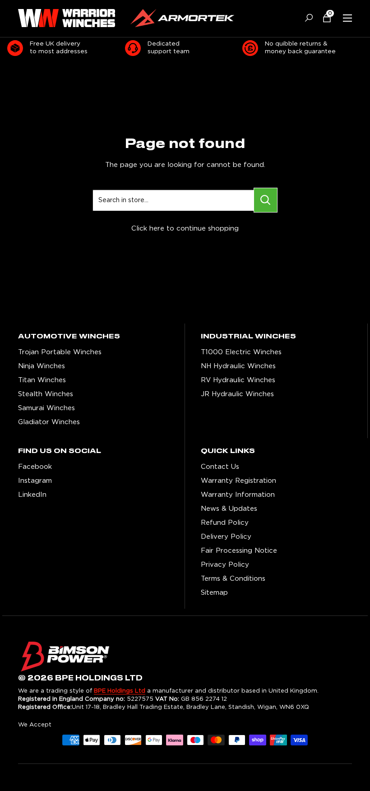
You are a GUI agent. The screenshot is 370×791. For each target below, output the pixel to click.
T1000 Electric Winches (241, 352)
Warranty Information (238, 494)
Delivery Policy (226, 536)
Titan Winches (42, 380)
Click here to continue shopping (185, 228)
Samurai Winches (46, 408)
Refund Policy (225, 522)
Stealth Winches (45, 394)
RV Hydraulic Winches (238, 380)
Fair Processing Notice (239, 550)
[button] (323, 18)
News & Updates (229, 508)
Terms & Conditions (233, 578)
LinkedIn (32, 494)
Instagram (35, 480)
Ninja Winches (41, 366)
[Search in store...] (266, 200)
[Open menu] (347, 18)
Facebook (35, 466)
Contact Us (220, 466)
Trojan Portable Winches (60, 352)
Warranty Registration (238, 480)
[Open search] (305, 17)
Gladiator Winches (49, 422)
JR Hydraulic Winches (237, 394)
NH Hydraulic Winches (238, 366)
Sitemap (214, 592)
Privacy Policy (225, 564)
